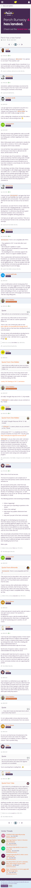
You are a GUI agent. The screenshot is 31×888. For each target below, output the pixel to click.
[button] (2, 2)
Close (10, 886)
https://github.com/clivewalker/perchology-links (13, 326)
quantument (9, 865)
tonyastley (8, 850)
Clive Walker (22, 111)
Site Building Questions (11, 845)
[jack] (3, 842)
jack (7, 843)
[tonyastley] (3, 849)
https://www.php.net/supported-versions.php (13, 435)
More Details (4, 886)
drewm (4, 40)
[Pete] (3, 871)
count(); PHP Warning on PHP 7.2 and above (12, 381)
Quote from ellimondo (10, 567)
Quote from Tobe (8, 783)
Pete (7, 872)
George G (6, 400)
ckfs (7, 858)
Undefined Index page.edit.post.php (15, 834)
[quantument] (3, 864)
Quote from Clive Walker (10, 362)
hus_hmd (19, 59)
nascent (8, 836)
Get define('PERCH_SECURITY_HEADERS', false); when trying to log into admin (17, 862)
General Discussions (11, 837)
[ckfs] (3, 857)
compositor (14, 195)
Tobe (13, 548)
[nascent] (3, 836)
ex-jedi (13, 813)
